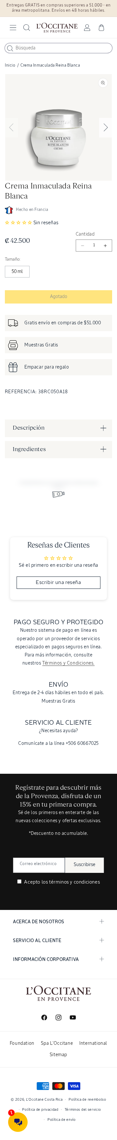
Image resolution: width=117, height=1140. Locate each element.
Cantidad (85, 234)
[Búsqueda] (10, 48)
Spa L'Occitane (57, 1043)
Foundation (22, 1043)
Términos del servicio (83, 1109)
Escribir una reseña (58, 582)
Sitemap (58, 1055)
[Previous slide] (11, 127)
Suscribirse (84, 864)
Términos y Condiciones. (68, 663)
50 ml (17, 271)
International (93, 1043)
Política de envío (61, 1119)
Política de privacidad (40, 1109)
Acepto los (61, 882)
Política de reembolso (87, 1099)
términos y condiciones (74, 882)
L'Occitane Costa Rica (44, 1099)
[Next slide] (105, 127)
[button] (13, 27)
